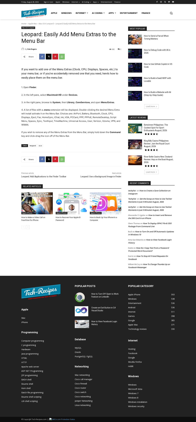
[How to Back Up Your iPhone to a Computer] (105, 203)
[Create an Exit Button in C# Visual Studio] (81, 311)
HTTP (24, 362)
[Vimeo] (169, 2)
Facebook (132, 353)
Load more (150, 106)
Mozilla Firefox (135, 362)
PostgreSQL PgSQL (84, 356)
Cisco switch (80, 392)
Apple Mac (32, 23)
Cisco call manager (83, 379)
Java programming (29, 353)
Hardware (25, 349)
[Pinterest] (55, 56)
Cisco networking (83, 396)
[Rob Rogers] (23, 49)
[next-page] (28, 227)
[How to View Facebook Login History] (82, 324)
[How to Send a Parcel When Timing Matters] (135, 39)
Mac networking (82, 375)
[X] (165, 2)
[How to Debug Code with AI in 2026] (135, 53)
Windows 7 (133, 393)
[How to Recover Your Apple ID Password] (71, 203)
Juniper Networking (83, 400)
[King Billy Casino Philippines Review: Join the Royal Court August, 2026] (135, 144)
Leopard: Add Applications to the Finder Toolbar (43, 176)
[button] (171, 13)
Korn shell (26, 388)
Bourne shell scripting (31, 396)
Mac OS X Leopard (46, 23)
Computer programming (32, 340)
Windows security (136, 406)
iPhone (24, 322)
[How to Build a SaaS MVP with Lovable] (135, 82)
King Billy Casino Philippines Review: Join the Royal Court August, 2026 (157, 144)
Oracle (78, 352)
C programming (28, 345)
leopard (33, 145)
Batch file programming (32, 392)
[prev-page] (23, 227)
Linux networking (83, 405)
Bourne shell (27, 384)
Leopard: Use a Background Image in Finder (100, 176)
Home (23, 23)
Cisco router (80, 388)
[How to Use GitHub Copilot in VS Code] (135, 68)
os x (40, 145)
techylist (132, 190)
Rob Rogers (32, 49)
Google (131, 357)
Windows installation (137, 402)
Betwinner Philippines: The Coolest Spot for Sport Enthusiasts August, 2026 (156, 128)
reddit (130, 366)
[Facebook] (157, 2)
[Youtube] (173, 2)
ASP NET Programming (32, 371)
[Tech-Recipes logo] (34, 13)
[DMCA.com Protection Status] (62, 419)
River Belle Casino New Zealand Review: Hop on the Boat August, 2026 (158, 159)
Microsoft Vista (135, 389)
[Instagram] (161, 2)
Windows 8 (133, 397)
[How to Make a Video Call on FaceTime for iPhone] (37, 203)
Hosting (131, 349)
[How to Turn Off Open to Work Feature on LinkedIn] (80, 297)
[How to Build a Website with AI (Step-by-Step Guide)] (135, 96)
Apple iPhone (27, 213)
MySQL (78, 347)
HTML (24, 358)
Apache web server (30, 366)
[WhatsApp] (62, 56)
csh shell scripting (29, 401)
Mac (23, 318)
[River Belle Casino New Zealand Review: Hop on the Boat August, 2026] (135, 160)
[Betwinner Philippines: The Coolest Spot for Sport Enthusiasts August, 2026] (135, 128)
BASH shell (26, 379)
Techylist (132, 198)
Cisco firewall (81, 383)
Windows (132, 384)
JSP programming (29, 375)
